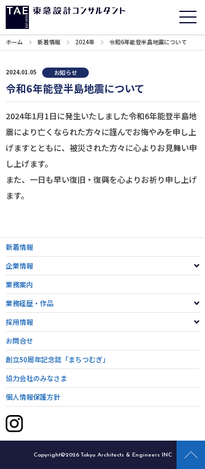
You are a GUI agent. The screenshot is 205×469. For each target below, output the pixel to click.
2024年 (85, 41)
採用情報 (19, 321)
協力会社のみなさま (36, 378)
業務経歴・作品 (30, 303)
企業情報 (19, 265)
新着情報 (49, 41)
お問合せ (19, 340)
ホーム (14, 41)
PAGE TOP (191, 455)
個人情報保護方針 (33, 396)
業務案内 (19, 284)
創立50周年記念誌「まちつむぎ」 (57, 359)
